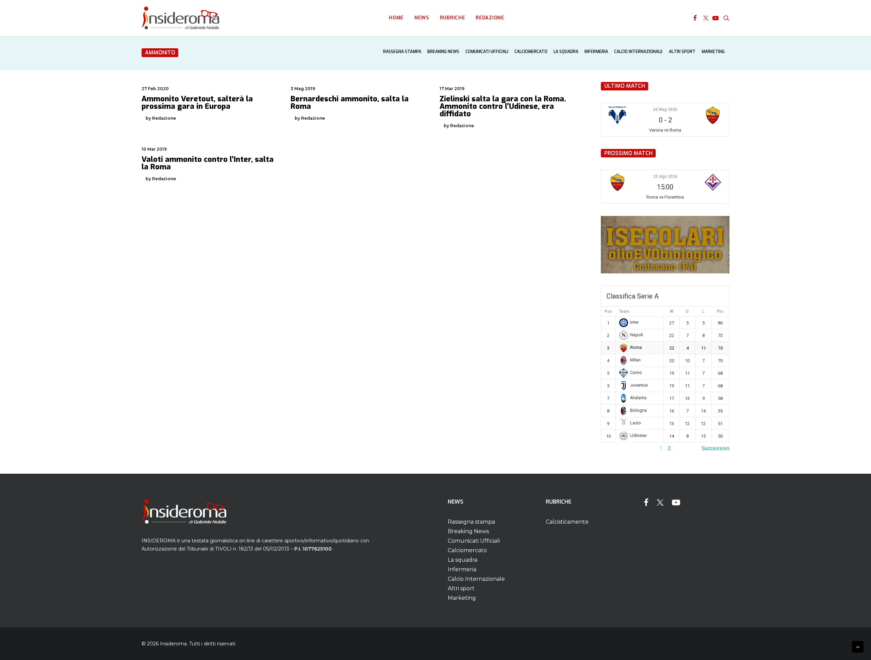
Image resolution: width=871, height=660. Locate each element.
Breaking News (443, 51)
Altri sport (682, 51)
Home (396, 18)
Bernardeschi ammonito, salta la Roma (350, 102)
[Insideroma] (180, 18)
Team (624, 311)
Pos (608, 311)
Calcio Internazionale (638, 51)
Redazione (490, 18)
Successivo (715, 448)
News (421, 18)
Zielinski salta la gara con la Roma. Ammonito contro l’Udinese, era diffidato (503, 106)
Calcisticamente (567, 522)
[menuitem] (396, 18)
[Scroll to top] (858, 646)
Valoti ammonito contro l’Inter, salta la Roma (208, 163)
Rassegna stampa (402, 51)
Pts (720, 311)
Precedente (615, 448)
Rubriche (452, 18)
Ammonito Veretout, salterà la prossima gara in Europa (197, 102)
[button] (695, 18)
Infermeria (596, 51)
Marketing (713, 51)
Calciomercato (530, 51)
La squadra (566, 51)
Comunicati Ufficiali (486, 51)
